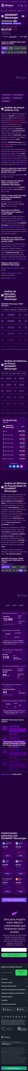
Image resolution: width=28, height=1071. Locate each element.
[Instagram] (19, 1017)
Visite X (24, 613)
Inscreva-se (21, 972)
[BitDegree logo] (6, 1037)
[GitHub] (25, 1017)
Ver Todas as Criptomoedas (14, 900)
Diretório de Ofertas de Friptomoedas (12, 227)
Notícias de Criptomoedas (13, 268)
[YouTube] (8, 1017)
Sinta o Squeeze (14, 955)
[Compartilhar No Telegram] (17, 466)
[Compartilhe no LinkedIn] (14, 466)
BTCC (15, 156)
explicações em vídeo (13, 273)
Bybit (5, 156)
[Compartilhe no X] (6, 466)
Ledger (18, 164)
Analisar (7, 855)
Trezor (24, 164)
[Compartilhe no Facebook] (10, 466)
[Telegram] (5, 1017)
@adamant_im (9, 564)
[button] (21, 5)
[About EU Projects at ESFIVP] (7, 1028)
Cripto (5, 10)
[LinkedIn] (13, 1017)
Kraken (9, 156)
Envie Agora (20, 643)
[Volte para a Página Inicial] (2, 10)
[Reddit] (22, 1017)
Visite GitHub (8, 686)
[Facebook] (11, 1017)
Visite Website (22, 666)
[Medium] (16, 1017)
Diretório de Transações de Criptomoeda (13, 259)
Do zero (13, 278)
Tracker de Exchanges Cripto (10, 160)
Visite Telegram (8, 652)
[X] (2, 1017)
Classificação (12, 10)
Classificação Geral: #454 (7, 21)
